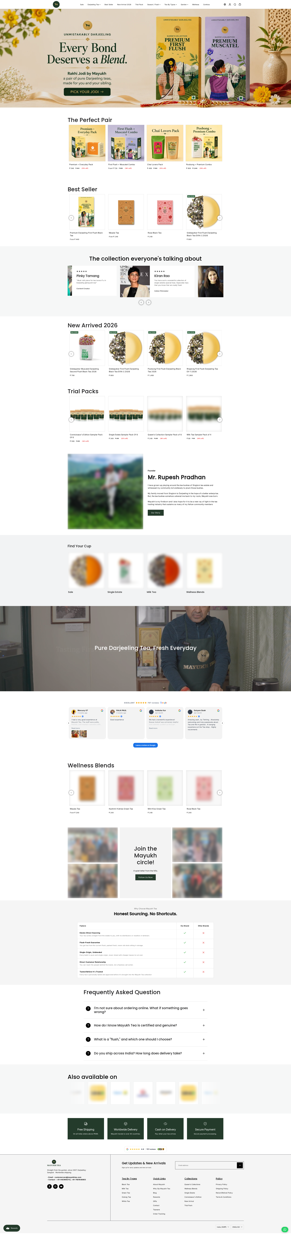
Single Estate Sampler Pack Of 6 (123, 434)
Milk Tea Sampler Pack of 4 (199, 434)
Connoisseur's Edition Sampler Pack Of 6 (86, 435)
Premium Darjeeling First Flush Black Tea (86, 234)
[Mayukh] (63, 4)
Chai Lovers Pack (155, 164)
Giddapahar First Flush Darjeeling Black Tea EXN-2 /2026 (202, 234)
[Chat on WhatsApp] (284, 1229)
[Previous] (71, 217)
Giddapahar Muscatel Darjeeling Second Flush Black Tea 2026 (84, 370)
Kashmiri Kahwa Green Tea (121, 809)
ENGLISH (236, 1227)
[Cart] (240, 4)
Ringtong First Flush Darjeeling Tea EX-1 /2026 (202, 370)
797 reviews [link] (151, 1149)
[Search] (235, 4)
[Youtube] (61, 1186)
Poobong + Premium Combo (199, 164)
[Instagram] (55, 1186)
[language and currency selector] (225, 4)
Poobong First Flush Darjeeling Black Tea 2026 (164, 370)
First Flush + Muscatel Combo (121, 164)
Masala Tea (114, 233)
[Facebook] (49, 1186)
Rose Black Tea (154, 233)
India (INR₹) (221, 1227)
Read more (192, 733)
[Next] (219, 217)
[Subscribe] (240, 1165)
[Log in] (230, 4)
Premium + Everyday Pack (81, 164)
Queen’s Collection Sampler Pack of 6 (165, 434)
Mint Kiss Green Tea (157, 809)
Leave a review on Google (145, 745)
